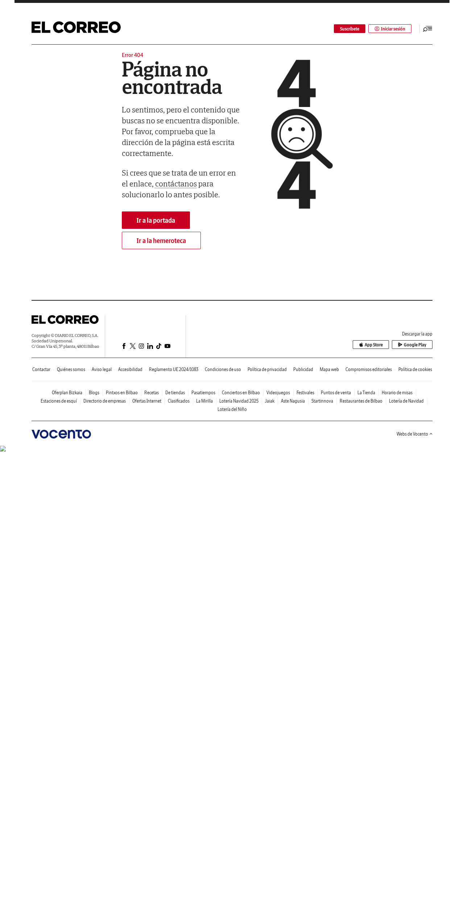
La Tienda (366, 392)
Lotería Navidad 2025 (238, 401)
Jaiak (269, 401)
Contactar (41, 369)
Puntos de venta (336, 392)
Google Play (415, 344)
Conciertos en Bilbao (241, 392)
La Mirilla (204, 401)
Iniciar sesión (393, 29)
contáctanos (176, 183)
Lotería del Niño (232, 409)
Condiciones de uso (223, 369)
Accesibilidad (130, 369)
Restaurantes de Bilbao (361, 401)
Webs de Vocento (412, 434)
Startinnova (322, 401)
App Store (374, 344)
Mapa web (329, 369)
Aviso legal (102, 369)
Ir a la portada (156, 220)
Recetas (151, 392)
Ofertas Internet (146, 401)
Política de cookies (415, 369)
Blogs (94, 392)
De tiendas (175, 392)
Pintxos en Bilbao (122, 392)
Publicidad (303, 369)
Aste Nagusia (293, 401)
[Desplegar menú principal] (427, 28)
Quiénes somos (71, 369)
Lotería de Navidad (406, 401)
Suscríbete (349, 29)
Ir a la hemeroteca (161, 240)
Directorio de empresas (104, 401)
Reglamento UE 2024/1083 (173, 369)
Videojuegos (278, 392)
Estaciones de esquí (59, 401)
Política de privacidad (267, 369)
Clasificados (179, 401)
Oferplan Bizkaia (67, 392)
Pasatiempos (203, 392)
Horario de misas (397, 392)
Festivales (305, 392)
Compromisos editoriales (368, 369)
